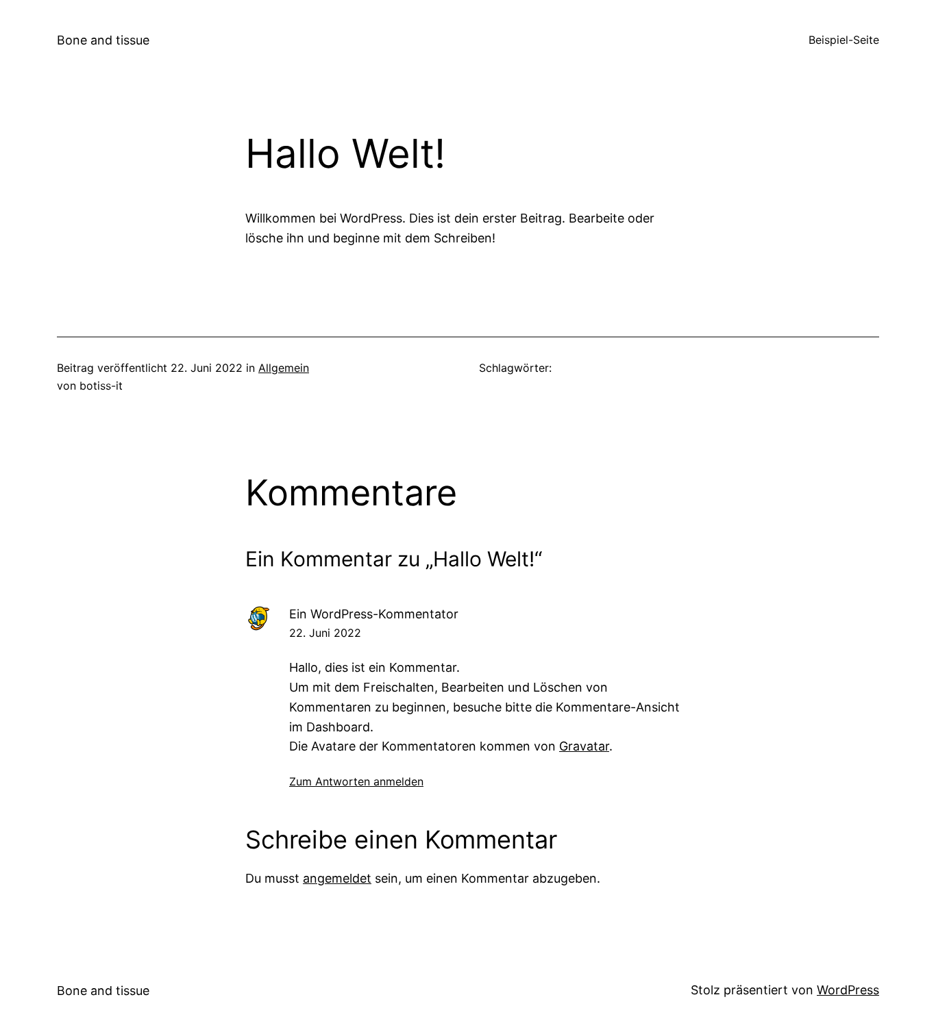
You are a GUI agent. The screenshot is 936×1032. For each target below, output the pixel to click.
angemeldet (337, 878)
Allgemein (283, 368)
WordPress (848, 990)
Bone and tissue (103, 40)
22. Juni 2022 (325, 633)
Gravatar (584, 746)
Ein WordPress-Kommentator (373, 614)
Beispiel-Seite (844, 40)
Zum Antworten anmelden (356, 781)
